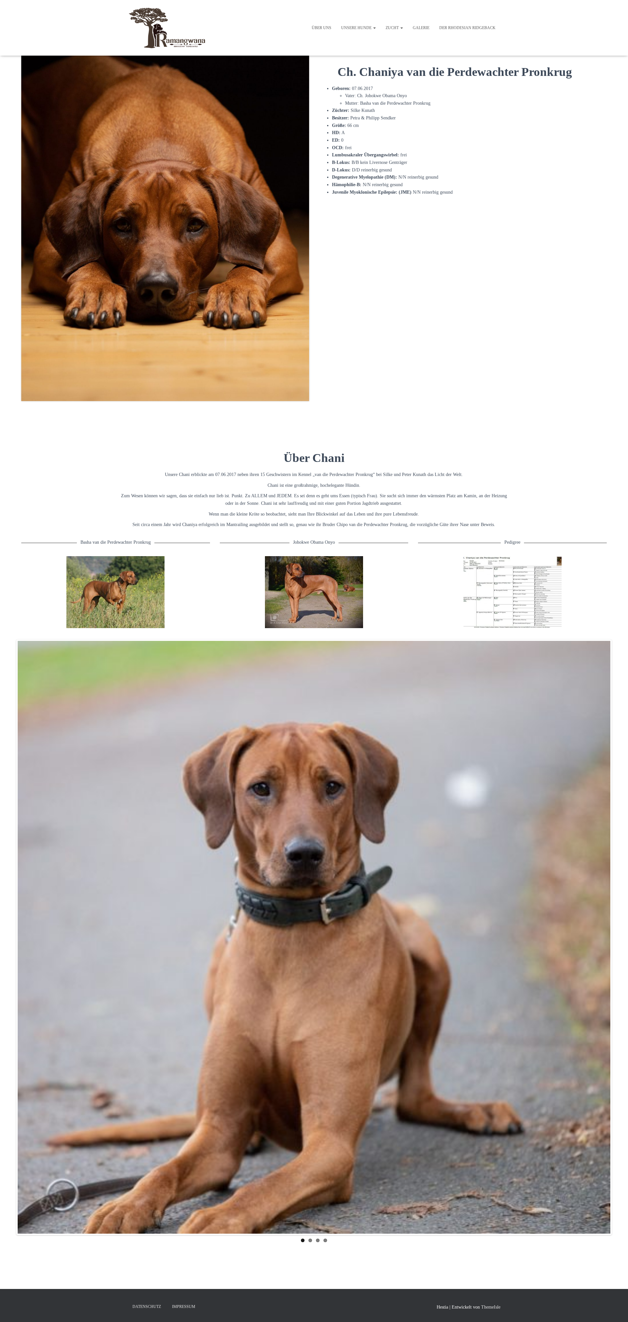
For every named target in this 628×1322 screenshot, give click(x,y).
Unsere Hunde (357, 28)
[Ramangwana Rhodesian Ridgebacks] (169, 27)
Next (620, 936)
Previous (7, 936)
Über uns (321, 28)
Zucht (393, 28)
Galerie (421, 28)
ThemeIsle (490, 1307)
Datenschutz (146, 1306)
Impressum (183, 1306)
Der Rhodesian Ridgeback (467, 28)
